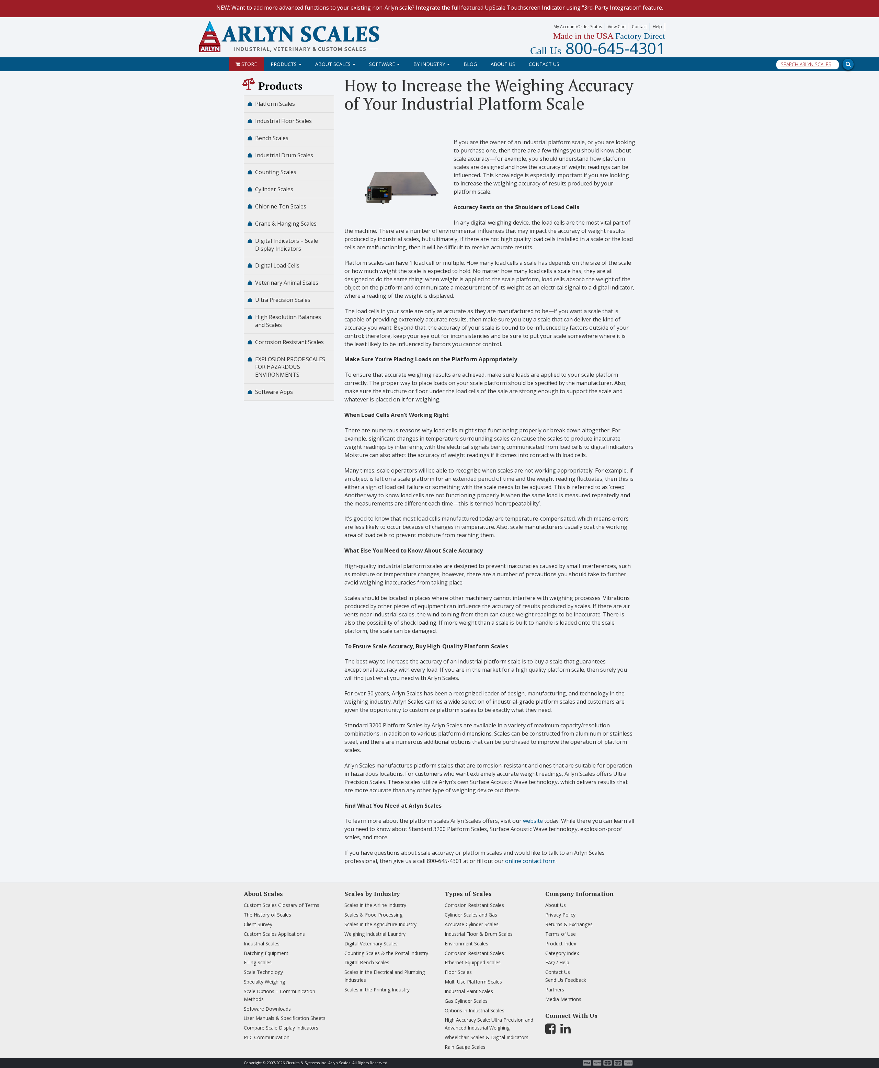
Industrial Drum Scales (284, 155)
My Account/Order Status (577, 27)
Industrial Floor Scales (283, 121)
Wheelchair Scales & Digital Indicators (486, 1037)
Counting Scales (275, 172)
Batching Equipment (266, 953)
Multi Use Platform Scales (473, 981)
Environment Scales (466, 943)
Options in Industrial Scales (474, 1010)
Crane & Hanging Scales (286, 223)
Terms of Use (560, 934)
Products (284, 64)
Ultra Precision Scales (282, 300)
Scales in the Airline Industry (375, 905)
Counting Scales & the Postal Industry (386, 953)
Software (382, 64)
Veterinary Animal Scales (286, 282)
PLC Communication (266, 1037)
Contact (639, 27)
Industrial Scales (261, 943)
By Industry (429, 64)
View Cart (617, 27)
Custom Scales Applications (274, 934)
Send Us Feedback (565, 980)
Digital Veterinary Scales (371, 943)
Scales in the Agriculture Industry (380, 924)
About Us (503, 64)
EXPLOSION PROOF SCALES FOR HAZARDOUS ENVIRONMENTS (290, 367)
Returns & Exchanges (569, 924)
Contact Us (544, 64)
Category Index (562, 953)
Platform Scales (275, 103)
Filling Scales (258, 962)
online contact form (530, 861)
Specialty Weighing (264, 981)
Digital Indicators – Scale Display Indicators (286, 244)
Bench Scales (271, 138)
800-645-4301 (597, 48)
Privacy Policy (560, 914)
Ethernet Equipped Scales (473, 962)
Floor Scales (458, 972)
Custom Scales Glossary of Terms (281, 905)
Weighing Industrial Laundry (375, 934)
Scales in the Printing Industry (377, 989)
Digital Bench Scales (366, 962)
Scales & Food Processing (373, 914)
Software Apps (274, 392)
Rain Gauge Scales (465, 1047)
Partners (554, 989)
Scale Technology (263, 972)
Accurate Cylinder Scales (472, 924)
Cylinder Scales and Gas (471, 914)
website (533, 821)
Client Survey (258, 924)
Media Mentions (563, 999)
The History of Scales (267, 914)
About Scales (333, 64)
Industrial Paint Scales (469, 991)
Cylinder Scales (274, 189)
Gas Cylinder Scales (466, 1001)
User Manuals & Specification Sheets (285, 1018)
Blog (470, 64)
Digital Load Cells (277, 265)
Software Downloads (267, 1008)
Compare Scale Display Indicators (281, 1027)
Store (248, 64)
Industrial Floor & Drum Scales (479, 934)
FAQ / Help (557, 962)
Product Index (560, 943)
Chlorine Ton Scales (280, 206)
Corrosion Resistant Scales (289, 342)
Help (657, 27)
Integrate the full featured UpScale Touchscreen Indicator (490, 7)
